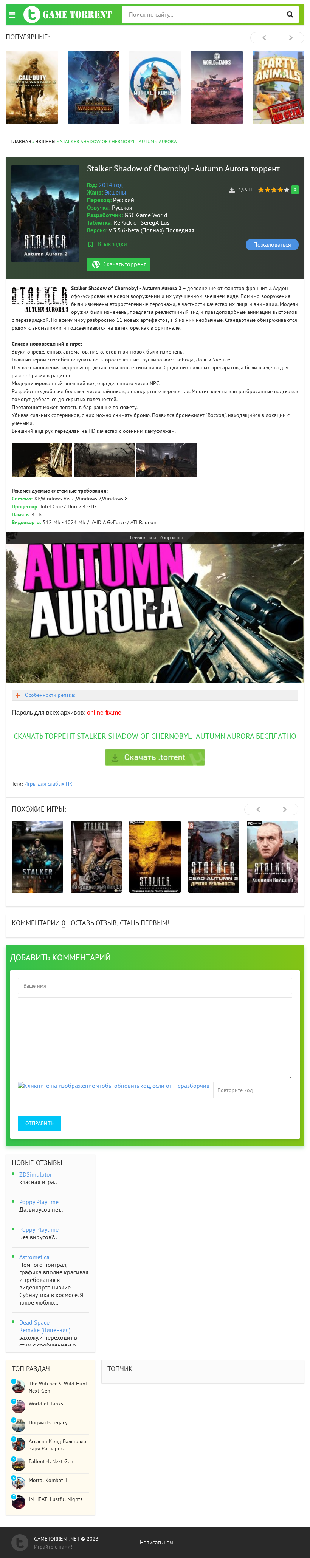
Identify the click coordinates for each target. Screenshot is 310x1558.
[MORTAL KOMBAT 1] (155, 87)
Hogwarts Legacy (48, 1422)
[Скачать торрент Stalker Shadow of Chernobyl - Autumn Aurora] (155, 757)
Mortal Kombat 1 (48, 1480)
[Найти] (290, 14)
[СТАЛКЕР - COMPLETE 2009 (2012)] (37, 857)
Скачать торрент (124, 264)
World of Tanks (46, 1404)
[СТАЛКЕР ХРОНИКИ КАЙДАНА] (272, 857)
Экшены (115, 192)
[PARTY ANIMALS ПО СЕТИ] (278, 87)
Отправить (39, 1123)
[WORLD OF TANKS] (217, 87)
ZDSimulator (35, 1174)
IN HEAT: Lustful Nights (55, 1499)
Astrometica (34, 1257)
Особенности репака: (50, 695)
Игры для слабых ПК (48, 784)
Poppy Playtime (39, 1202)
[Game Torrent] (67, 14)
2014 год (111, 185)
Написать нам (156, 1542)
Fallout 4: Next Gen (51, 1461)
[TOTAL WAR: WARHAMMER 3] (93, 87)
